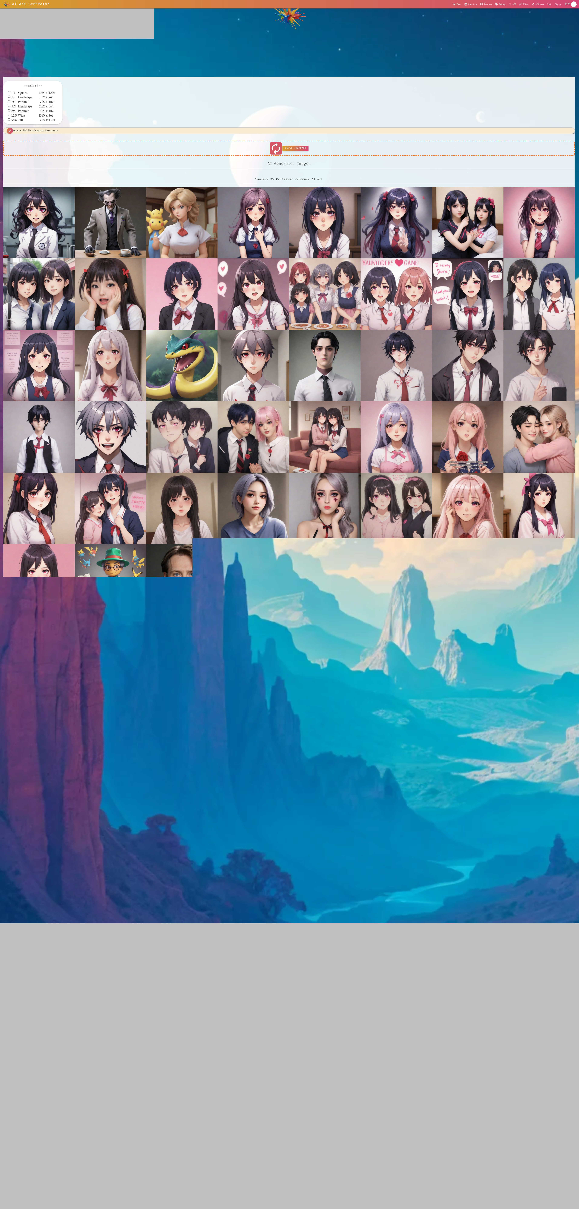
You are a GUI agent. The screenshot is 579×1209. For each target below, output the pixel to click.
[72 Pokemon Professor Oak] (182, 222)
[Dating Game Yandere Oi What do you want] (467, 294)
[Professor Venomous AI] (110, 222)
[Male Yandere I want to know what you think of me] (396, 365)
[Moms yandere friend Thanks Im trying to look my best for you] (39, 580)
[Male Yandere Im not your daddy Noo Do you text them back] (467, 365)
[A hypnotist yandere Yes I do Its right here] (539, 222)
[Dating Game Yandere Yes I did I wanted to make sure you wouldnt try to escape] (39, 365)
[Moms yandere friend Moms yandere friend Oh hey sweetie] (110, 508)
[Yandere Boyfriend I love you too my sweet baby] (396, 580)
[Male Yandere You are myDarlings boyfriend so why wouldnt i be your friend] (182, 437)
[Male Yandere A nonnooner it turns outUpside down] (253, 365)
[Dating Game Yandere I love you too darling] (253, 294)
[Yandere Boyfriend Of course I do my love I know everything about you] (539, 580)
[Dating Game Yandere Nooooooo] (396, 294)
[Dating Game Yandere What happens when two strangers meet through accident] (539, 294)
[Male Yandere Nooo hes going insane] (110, 437)
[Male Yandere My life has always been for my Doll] (39, 437)
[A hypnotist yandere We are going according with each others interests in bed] (467, 222)
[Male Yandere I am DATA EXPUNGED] (325, 365)
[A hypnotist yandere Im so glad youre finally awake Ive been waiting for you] (325, 222)
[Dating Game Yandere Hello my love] (182, 294)
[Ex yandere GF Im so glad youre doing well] (110, 365)
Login (549, 4)
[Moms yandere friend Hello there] (396, 437)
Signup (558, 4)
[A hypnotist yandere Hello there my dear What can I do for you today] (253, 222)
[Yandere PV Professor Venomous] (39, 222)
